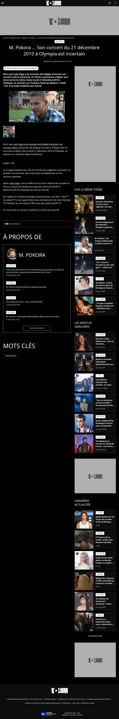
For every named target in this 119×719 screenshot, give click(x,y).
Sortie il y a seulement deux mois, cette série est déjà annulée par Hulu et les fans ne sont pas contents (105, 625)
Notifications (66, 703)
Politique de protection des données (98, 699)
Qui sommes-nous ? (37, 699)
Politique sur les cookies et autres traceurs (71, 699)
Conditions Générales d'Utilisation (18, 699)
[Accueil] (55, 3)
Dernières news (15, 38)
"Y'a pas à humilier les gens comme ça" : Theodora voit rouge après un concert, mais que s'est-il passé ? (105, 309)
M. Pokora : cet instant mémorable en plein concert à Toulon (104, 242)
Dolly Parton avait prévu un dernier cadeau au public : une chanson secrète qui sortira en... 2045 (104, 564)
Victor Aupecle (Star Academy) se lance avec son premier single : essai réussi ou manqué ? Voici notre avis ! (105, 427)
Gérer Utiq (75, 703)
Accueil (5, 38)
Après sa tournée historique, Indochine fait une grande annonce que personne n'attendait (104, 365)
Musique (24, 38)
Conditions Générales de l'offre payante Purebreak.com (43, 703)
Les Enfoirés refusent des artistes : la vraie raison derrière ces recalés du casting (104, 384)
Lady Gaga (14, 183)
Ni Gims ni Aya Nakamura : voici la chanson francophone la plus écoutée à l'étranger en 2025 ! (105, 345)
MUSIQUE (11, 355)
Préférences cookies (87, 703)
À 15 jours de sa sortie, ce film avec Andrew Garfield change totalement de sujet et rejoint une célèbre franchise (105, 545)
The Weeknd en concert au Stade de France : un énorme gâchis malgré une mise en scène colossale (105, 447)
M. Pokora (35, 147)
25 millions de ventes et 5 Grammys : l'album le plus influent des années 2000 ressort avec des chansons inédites (105, 606)
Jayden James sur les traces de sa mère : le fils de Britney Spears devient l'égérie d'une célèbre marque (105, 523)
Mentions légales (50, 699)
